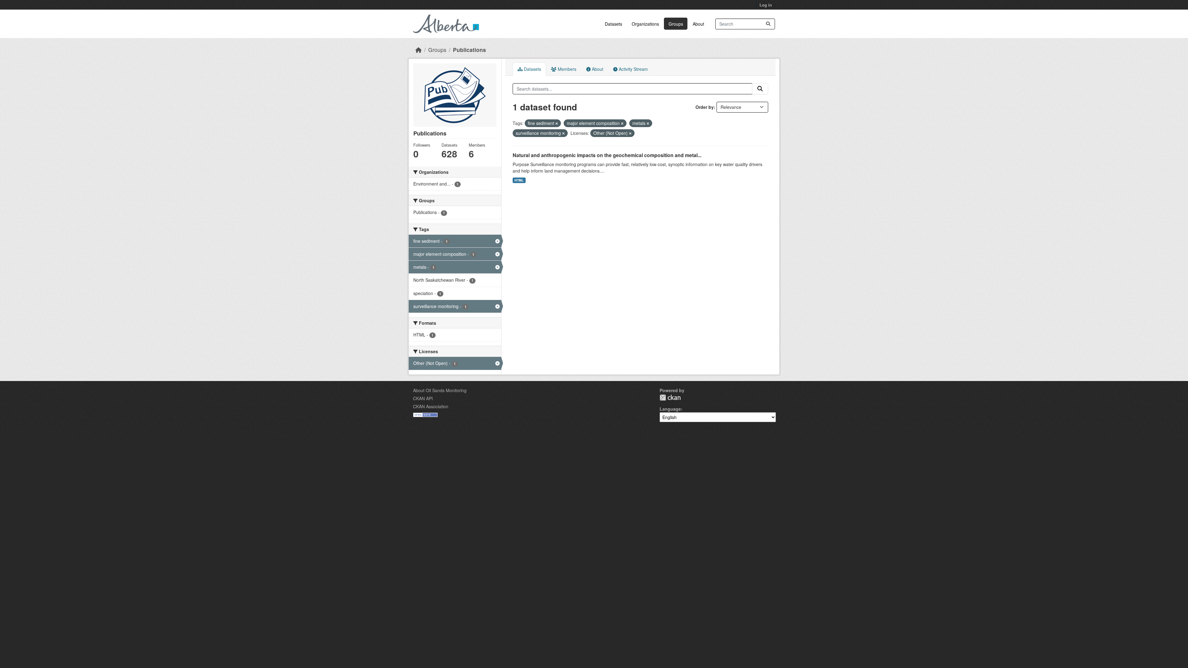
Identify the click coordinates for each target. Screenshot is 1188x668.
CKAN (670, 397)
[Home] (418, 50)
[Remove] (556, 123)
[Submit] (768, 24)
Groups (676, 24)
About (698, 24)
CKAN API (423, 398)
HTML (518, 180)
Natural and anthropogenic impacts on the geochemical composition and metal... (607, 155)
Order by (704, 107)
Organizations (645, 24)
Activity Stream (633, 69)
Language (670, 409)
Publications (469, 50)
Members (566, 69)
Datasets (613, 24)
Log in (766, 5)
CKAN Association (430, 406)
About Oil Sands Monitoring (440, 390)
